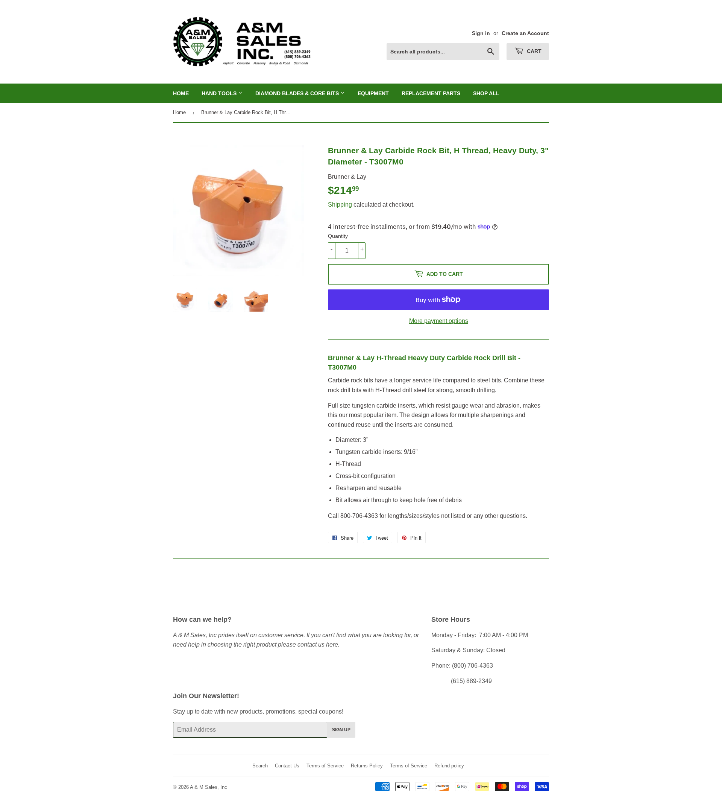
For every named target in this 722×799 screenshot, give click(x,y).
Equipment (373, 93)
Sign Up (341, 729)
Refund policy (449, 766)
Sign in (481, 33)
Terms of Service (325, 766)
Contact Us (287, 766)
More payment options (438, 321)
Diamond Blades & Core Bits (297, 93)
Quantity (338, 236)
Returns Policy (367, 766)
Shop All (486, 93)
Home (181, 93)
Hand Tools (220, 93)
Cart (533, 51)
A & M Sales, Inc (208, 787)
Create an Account (525, 33)
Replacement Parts (431, 93)
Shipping (340, 204)
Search (260, 766)
